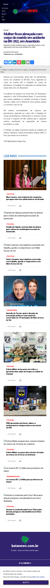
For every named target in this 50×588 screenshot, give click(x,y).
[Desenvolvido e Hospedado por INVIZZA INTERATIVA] (25, 563)
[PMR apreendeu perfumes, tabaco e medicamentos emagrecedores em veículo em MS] (25, 401)
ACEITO (26, 582)
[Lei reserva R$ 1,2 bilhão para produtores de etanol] (25, 470)
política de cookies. (38, 577)
